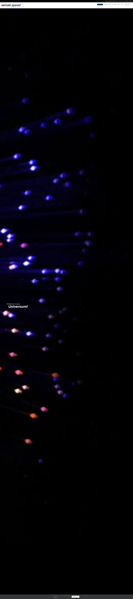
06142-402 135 (115, 1)
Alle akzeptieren (75, 596)
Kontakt (103, 1)
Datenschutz (56, 596)
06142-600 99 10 (129, 1)
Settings (55, 597)
